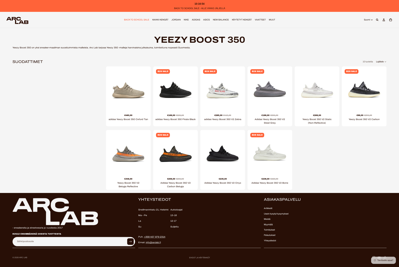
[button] (381, 61)
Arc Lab (23, 257)
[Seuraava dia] (144, 88)
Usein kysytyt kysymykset (276, 214)
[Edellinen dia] (112, 88)
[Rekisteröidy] (130, 241)
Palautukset (269, 235)
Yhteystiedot (270, 240)
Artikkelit (268, 208)
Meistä (267, 219)
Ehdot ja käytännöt (199, 258)
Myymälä (268, 224)
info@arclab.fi (153, 242)
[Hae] (377, 19)
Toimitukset (269, 230)
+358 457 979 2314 (154, 236)
